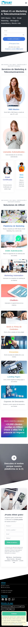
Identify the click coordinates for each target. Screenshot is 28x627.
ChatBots (14, 300)
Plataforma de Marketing (13, 226)
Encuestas (13, 352)
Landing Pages (13, 377)
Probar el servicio (12, 542)
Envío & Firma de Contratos (14, 328)
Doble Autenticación (13, 251)
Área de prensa (6, 587)
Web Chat (21, 176)
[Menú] (26, 3)
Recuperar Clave (14, 43)
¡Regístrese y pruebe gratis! (14, 49)
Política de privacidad (7, 590)
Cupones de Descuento (14, 401)
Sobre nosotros (5, 585)
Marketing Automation (13, 275)
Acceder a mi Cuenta (13, 39)
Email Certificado (7, 178)
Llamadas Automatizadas (13, 152)
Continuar (14, 613)
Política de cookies (6, 592)
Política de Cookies (17, 623)
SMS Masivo (13, 109)
